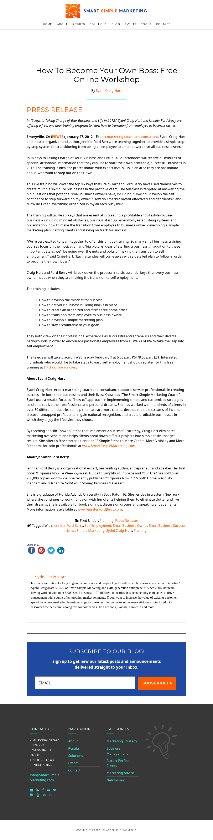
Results (74, 748)
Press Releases (127, 520)
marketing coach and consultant (132, 136)
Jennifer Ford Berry (68, 525)
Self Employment (98, 525)
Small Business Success (167, 525)
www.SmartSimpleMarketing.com (108, 445)
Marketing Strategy (121, 741)
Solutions (75, 755)
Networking (115, 780)
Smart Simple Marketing (106, 11)
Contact (74, 770)
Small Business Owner (130, 525)
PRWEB (58, 136)
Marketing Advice (120, 773)
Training (140, 530)
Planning (107, 520)
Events (73, 763)
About (73, 741)
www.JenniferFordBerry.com (100, 509)
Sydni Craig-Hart (119, 530)
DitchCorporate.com (60, 367)
